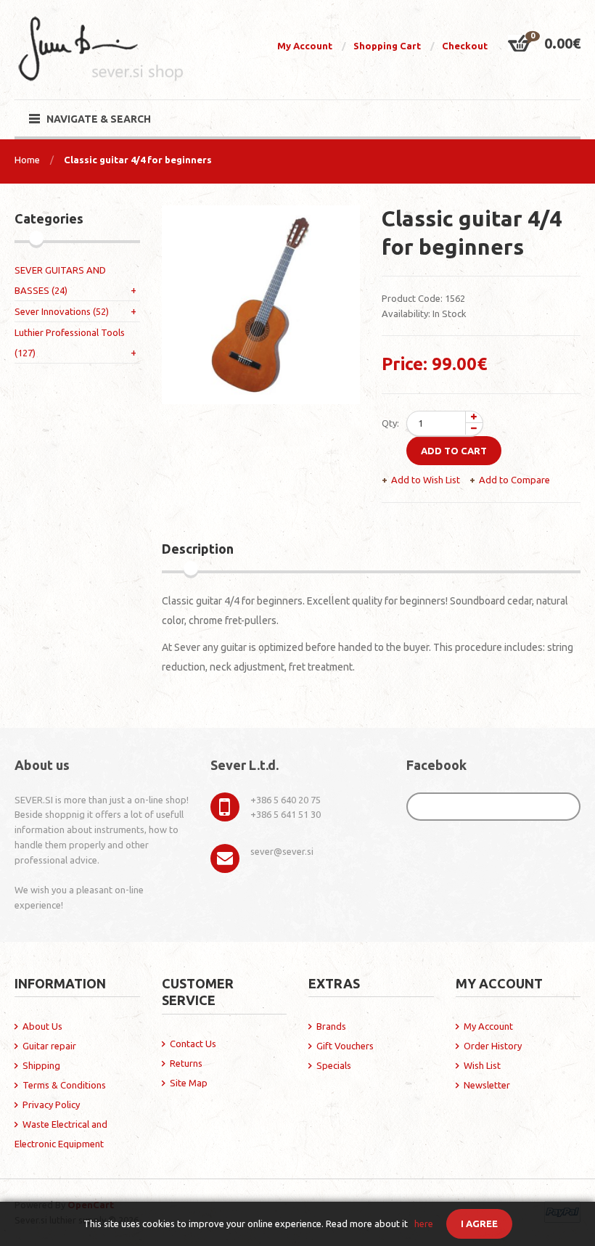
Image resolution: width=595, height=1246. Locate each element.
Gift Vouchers (345, 1046)
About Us (42, 1026)
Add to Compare (514, 480)
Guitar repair (49, 1046)
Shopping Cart (387, 46)
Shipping (41, 1065)
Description (198, 548)
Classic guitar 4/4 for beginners (138, 160)
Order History (493, 1046)
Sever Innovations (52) (62, 311)
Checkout (465, 46)
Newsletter (487, 1085)
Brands (331, 1026)
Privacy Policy (51, 1104)
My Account (304, 46)
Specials (333, 1065)
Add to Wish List (425, 480)
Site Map (189, 1083)
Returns (186, 1063)
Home (27, 160)
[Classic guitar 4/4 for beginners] (261, 304)
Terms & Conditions (64, 1085)
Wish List (482, 1065)
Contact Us (193, 1043)
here (423, 1223)
